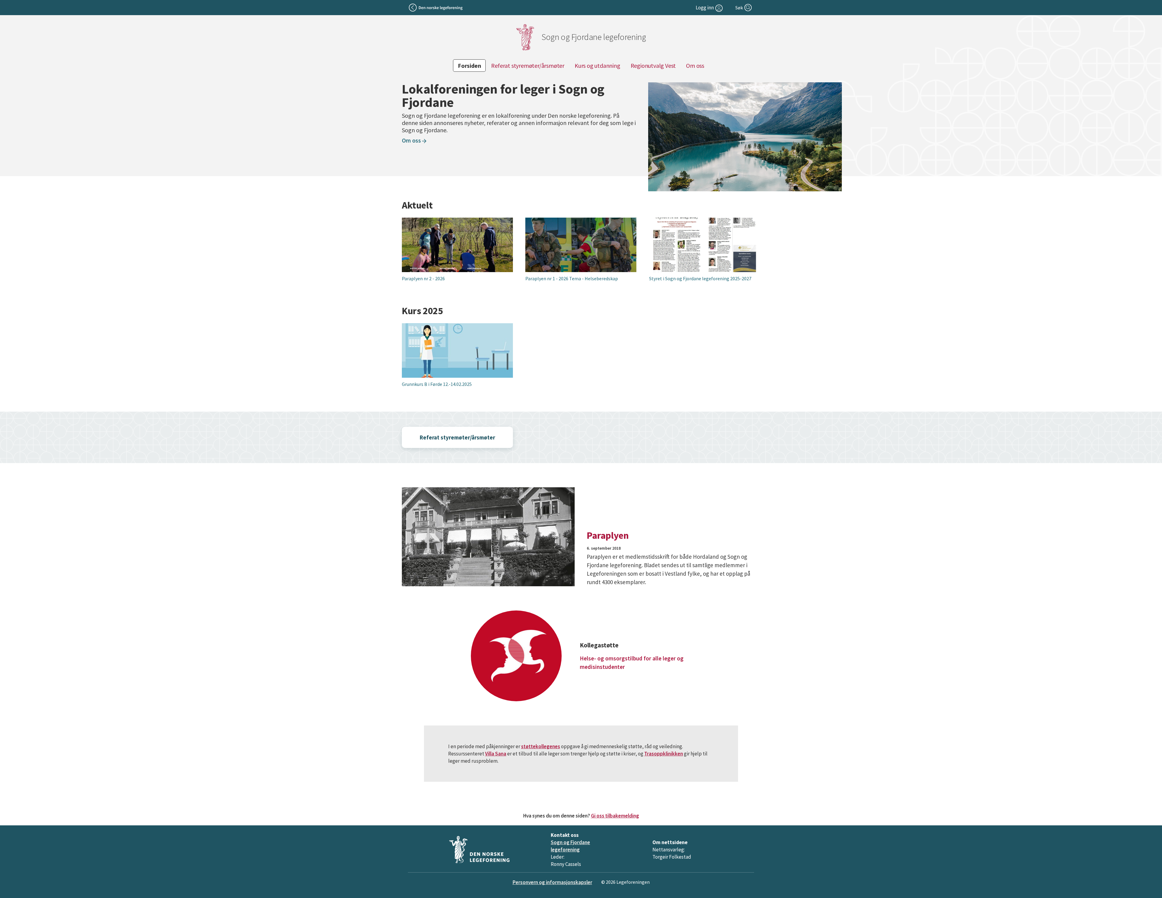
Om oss (695, 65)
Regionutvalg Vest (653, 65)
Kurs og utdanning (597, 65)
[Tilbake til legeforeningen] (436, 7)
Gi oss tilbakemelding (615, 815)
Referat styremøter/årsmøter (527, 65)
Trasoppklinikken (663, 753)
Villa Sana (495, 753)
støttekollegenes (540, 746)
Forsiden (469, 65)
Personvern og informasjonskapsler (552, 882)
